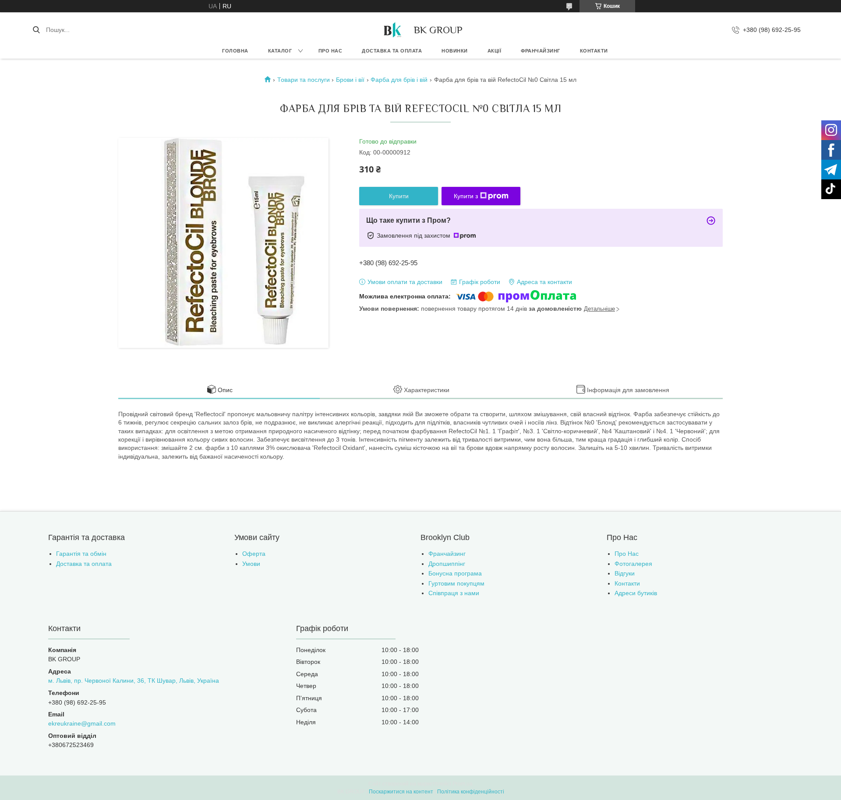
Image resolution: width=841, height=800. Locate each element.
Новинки (455, 50)
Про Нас (627, 553)
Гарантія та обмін (81, 553)
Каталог (280, 50)
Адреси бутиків (636, 592)
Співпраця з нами (453, 592)
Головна (235, 50)
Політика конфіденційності (470, 792)
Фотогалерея (633, 563)
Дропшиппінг (446, 563)
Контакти (594, 50)
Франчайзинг (540, 50)
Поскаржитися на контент (401, 792)
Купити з (466, 196)
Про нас (330, 50)
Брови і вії (350, 79)
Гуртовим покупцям (456, 583)
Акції (495, 50)
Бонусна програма (455, 573)
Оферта (253, 553)
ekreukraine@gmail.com (82, 723)
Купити (399, 196)
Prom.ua (462, 784)
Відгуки (625, 573)
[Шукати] (36, 30)
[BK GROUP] (392, 30)
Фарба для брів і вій (399, 79)
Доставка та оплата (392, 50)
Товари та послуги (303, 79)
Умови (251, 563)
